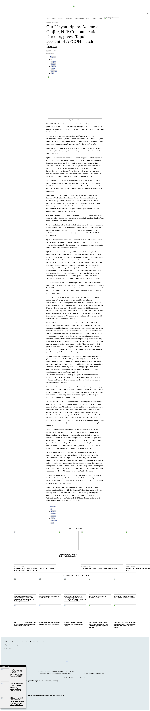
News (57, 22)
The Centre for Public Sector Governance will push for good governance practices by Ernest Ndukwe (98, 625)
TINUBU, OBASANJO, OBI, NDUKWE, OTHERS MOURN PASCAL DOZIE (17, 672)
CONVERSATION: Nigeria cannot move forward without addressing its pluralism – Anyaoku (25, 624)
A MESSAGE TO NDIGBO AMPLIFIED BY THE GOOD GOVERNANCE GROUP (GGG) (34, 569)
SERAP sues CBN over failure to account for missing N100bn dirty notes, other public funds (17, 701)
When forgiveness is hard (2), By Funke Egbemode (68, 555)
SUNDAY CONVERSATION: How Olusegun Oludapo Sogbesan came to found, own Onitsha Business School (125, 625)
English (110, 18)
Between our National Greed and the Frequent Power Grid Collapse (124, 597)
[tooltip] (53, 57)
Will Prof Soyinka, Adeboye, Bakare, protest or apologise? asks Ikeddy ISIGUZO (16, 687)
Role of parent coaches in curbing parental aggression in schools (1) (49, 623)
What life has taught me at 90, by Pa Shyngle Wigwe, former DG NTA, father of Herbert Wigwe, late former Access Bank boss (75, 598)
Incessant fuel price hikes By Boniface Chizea (97, 597)
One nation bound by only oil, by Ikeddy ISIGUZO (49, 597)
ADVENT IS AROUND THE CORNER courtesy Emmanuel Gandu (73, 624)
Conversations (51, 22)
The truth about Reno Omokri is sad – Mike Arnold (99, 568)
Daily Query (51, 53)
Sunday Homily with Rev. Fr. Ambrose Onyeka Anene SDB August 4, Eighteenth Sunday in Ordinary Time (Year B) (24, 598)
